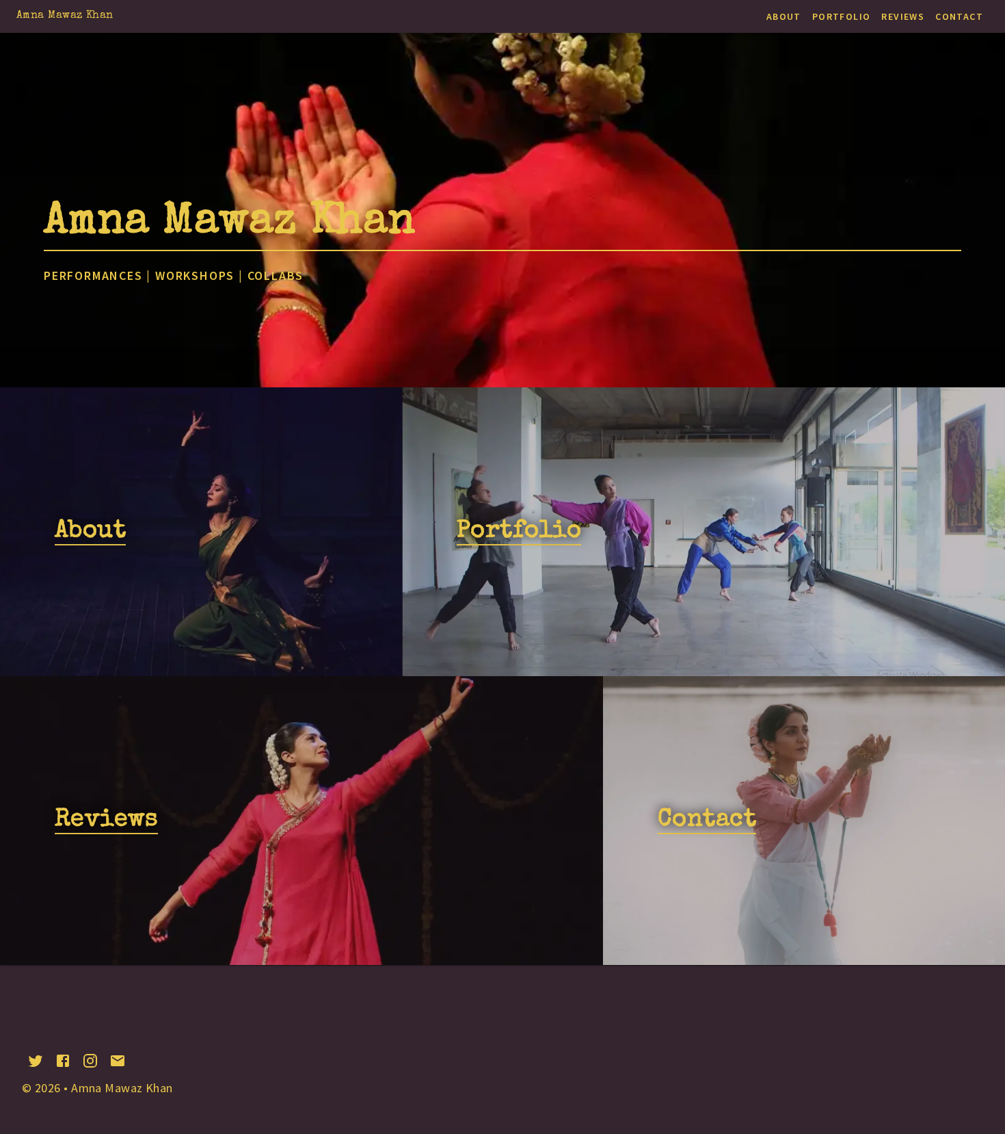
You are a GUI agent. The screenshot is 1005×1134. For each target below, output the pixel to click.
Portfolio (841, 16)
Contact (959, 16)
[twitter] (35, 1060)
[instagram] (90, 1060)
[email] (117, 1060)
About (783, 16)
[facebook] (63, 1060)
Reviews (902, 16)
